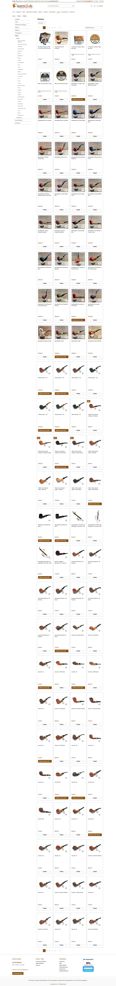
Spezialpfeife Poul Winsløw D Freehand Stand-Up (44, 304)
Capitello (19, 60)
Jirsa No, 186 (74, 745)
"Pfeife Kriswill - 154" (93, 377)
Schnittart (40, 23)
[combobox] (59, 6)
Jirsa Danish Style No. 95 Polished (43, 635)
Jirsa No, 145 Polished (60, 708)
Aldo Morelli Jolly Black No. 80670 (44, 525)
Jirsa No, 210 (58, 819)
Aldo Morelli (20, 51)
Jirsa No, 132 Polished (60, 671)
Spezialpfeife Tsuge (59, 341)
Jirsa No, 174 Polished (60, 745)
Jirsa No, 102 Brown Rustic (77, 635)
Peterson (19, 92)
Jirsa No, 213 (74, 819)
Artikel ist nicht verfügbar (78, 99)
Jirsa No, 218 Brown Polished (95, 855)
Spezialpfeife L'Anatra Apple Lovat (77, 194)
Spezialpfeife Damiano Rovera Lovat (95, 157)
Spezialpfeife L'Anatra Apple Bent (61, 194)
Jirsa (18, 78)
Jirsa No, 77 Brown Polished (61, 892)
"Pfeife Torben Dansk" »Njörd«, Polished (93, 452)
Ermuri (19, 64)
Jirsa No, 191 (91, 745)
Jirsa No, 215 (91, 819)
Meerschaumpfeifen (21, 85)
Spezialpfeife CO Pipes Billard (78, 120)
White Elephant (20, 115)
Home (13, 16)
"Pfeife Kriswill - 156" (59, 414)
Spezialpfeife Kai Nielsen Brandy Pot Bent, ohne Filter (44, 194)
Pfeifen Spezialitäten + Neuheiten (22, 41)
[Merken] (49, 42)
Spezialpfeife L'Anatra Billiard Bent (95, 194)
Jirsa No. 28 (74, 929)
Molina (19, 87)
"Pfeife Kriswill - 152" (59, 377)
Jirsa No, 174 (41, 745)
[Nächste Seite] (57, 27)
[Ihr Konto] (94, 6)
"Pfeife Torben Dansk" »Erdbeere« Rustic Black (60, 452)
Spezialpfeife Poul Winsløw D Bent (44, 268)
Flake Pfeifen (20, 46)
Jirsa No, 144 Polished (93, 671)
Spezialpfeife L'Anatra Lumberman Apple (43, 231)
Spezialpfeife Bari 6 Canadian (61, 120)
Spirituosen (17, 123)
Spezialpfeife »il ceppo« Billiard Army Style (93, 84)
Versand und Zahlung (41, 961)
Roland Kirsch (20, 99)
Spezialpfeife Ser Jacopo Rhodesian (93, 304)
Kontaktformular (24, 969)
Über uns (38, 965)
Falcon (19, 67)
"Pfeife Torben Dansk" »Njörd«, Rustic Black (76, 488)
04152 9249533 (87, 1)
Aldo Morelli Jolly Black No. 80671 (61, 525)
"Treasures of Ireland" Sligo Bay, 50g (94, 47)
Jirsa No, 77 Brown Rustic (77, 892)
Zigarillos (17, 30)
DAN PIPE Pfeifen (21, 48)
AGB (60, 963)
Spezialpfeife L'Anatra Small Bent (77, 231)
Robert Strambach (21, 96)
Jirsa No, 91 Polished (43, 929)
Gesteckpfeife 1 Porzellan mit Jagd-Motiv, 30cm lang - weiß (78, 525)
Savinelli (19, 101)
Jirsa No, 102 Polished (93, 635)
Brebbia (19, 58)
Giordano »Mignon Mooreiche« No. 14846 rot (60, 562)
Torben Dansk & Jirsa (22, 108)
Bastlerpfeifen (20, 55)
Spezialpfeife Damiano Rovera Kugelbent (78, 157)
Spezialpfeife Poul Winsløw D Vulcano (61, 304)
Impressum (62, 961)
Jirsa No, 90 (90, 892)
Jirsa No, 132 (41, 671)
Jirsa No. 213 (58, 929)
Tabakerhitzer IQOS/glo (20, 24)
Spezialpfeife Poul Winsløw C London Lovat (94, 231)
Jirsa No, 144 (74, 671)
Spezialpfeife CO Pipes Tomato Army (43, 157)
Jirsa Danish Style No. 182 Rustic (94, 562)
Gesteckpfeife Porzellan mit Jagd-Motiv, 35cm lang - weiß (44, 562)
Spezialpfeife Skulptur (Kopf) (44, 341)
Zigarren (17, 27)
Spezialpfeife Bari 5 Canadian (44, 120)
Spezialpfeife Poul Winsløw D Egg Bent (61, 268)
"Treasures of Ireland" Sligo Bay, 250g (77, 47)
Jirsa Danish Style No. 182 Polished (77, 562)
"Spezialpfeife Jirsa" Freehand (59, 47)
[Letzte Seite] (60, 27)
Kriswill (19, 80)
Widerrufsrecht (62, 965)
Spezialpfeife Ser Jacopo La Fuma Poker (77, 304)
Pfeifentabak (19, 117)
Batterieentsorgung (63, 971)
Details (45, 62)
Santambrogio (20, 103)
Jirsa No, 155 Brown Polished (78, 708)
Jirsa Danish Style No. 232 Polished (77, 599)
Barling (19, 53)
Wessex (19, 112)
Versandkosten (53, 980)
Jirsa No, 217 (58, 855)
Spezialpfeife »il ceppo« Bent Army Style (78, 84)
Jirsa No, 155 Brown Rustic (94, 708)
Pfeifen (17, 35)
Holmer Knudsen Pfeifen (22, 74)
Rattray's (19, 94)
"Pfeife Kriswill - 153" (76, 377)
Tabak (16, 22)
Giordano (19, 71)
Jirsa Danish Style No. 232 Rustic (94, 599)
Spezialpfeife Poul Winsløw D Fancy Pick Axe (78, 268)
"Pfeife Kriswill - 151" (43, 377)
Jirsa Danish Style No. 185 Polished (44, 599)
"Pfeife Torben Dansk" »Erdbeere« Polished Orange (44, 452)
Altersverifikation (40, 963)
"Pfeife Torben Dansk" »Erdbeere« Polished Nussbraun (93, 415)
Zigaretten (17, 19)
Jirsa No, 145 (41, 708)
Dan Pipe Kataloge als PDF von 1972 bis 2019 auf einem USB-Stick (44, 47)
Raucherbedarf (18, 120)
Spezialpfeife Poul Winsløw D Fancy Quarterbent (94, 268)
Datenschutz (62, 969)
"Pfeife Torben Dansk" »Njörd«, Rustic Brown (93, 488)
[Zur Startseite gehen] (22, 5)
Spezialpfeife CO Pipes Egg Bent (94, 121)
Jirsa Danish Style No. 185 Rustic (61, 599)
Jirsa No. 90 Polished (93, 929)
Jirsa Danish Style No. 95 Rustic (60, 635)
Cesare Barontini (21, 62)
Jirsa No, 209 (91, 782)
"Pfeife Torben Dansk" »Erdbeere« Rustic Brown (77, 452)
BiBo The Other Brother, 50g (61, 83)
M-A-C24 (19, 83)
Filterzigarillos (18, 33)
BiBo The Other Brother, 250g (44, 83)
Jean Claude (20, 76)
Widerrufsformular (63, 967)
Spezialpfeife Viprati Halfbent (94, 341)
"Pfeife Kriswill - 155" (43, 414)
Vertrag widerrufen (18, 973)
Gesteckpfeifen (20, 69)
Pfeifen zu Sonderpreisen (22, 44)
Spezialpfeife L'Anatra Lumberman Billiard (60, 231)
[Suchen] (73, 6)
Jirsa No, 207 (58, 782)
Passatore (19, 90)
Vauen (19, 110)
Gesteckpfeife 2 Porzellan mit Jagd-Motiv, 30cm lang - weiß (94, 525)
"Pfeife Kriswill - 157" (76, 414)
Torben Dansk (20, 106)
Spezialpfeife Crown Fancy (61, 157)
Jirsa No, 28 (40, 892)
